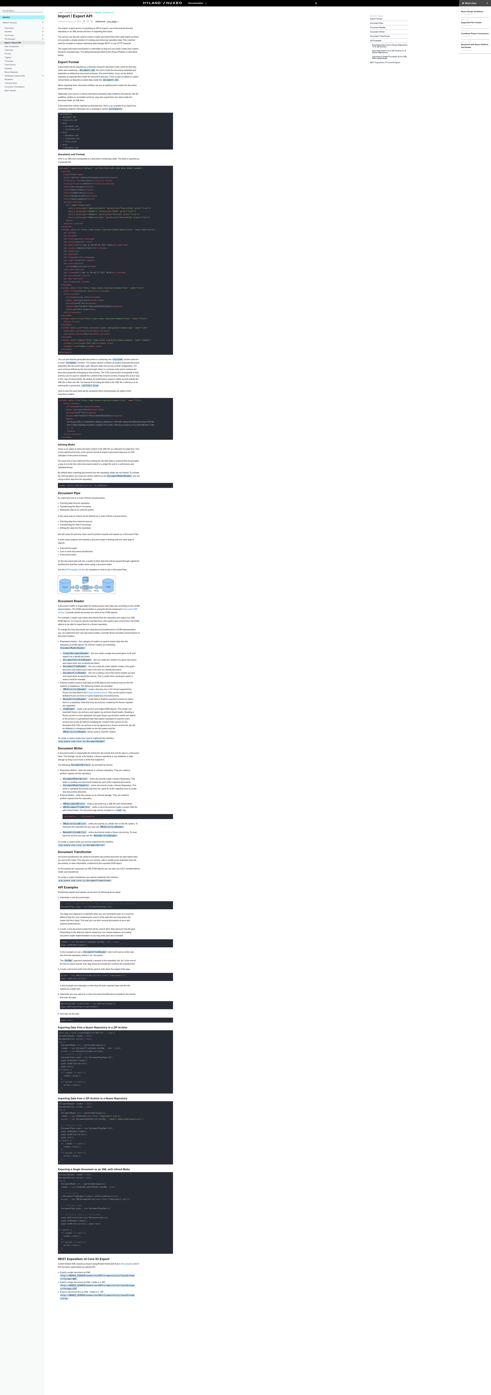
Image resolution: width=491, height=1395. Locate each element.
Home (60, 13)
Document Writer (377, 32)
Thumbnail (9, 61)
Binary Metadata (11, 72)
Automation (9, 28)
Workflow (8, 32)
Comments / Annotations (14, 87)
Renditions (9, 79)
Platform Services (10, 23)
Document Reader (377, 27)
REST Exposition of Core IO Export (385, 62)
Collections (9, 50)
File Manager (10, 39)
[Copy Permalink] (92, 21)
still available (126, 1264)
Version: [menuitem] (106, 22)
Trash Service (10, 65)
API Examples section (75, 570)
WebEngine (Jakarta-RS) (15, 76)
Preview (8, 54)
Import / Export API (13, 43)
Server (6, 17)
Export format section (96, 692)
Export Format (376, 19)
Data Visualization (12, 46)
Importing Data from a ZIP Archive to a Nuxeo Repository (389, 52)
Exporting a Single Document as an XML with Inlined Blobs (389, 57)
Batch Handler (10, 90)
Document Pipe (376, 23)
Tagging (8, 57)
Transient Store (11, 83)
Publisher (8, 68)
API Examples (375, 40)
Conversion (9, 35)
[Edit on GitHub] (88, 21)
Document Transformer (380, 36)
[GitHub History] (84, 21)
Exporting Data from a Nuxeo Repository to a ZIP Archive (390, 46)
